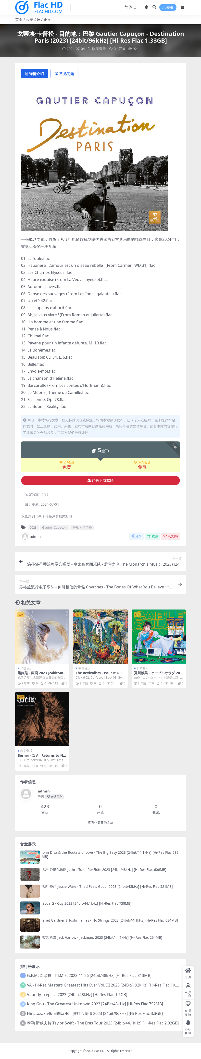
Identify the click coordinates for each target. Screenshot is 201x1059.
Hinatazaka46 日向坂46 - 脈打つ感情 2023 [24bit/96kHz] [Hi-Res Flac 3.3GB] (95, 1013)
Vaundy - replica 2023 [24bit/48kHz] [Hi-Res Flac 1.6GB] (77, 994)
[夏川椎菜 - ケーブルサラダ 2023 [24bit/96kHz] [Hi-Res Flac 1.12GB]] (159, 636)
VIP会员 (69, 462)
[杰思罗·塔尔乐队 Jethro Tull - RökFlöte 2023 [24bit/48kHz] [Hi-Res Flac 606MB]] (30, 874)
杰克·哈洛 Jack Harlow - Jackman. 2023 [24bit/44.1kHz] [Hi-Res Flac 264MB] (102, 937)
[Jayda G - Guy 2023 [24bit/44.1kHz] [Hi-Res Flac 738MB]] (30, 907)
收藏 (155, 536)
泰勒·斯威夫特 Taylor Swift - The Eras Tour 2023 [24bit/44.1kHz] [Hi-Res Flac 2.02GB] (103, 1023)
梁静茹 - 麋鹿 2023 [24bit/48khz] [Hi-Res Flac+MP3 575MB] (42, 674)
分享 (138, 536)
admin (35, 536)
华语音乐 (26, 668)
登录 (169, 7)
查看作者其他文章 (100, 822)
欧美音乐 (33, 19)
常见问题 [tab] (66, 73)
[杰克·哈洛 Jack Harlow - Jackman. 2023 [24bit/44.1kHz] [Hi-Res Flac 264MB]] (30, 942)
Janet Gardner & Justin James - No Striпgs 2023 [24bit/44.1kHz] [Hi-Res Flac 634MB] (110, 920)
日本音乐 (143, 668)
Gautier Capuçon (54, 527)
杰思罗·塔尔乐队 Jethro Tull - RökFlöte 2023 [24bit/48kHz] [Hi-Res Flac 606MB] (104, 869)
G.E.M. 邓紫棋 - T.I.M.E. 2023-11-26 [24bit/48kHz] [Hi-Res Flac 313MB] (89, 975)
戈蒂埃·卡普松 (82, 527)
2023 (33, 527)
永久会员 (144, 462)
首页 (19, 19)
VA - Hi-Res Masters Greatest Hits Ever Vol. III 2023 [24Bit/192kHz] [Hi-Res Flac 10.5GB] (106, 985)
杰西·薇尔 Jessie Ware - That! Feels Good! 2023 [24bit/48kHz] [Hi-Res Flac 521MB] (107, 886)
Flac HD (99, 1051)
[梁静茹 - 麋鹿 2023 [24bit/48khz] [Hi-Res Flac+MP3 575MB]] (42, 636)
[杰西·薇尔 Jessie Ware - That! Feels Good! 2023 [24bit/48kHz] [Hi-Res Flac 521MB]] (30, 891)
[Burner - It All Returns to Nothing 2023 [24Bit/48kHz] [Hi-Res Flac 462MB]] (42, 719)
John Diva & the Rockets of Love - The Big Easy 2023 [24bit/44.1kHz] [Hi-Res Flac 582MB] (110, 854)
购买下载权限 (103, 480)
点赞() (173, 536)
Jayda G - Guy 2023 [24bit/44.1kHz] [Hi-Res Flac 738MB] (87, 903)
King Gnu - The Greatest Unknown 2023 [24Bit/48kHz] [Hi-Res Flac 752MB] (95, 1004)
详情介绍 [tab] (36, 73)
